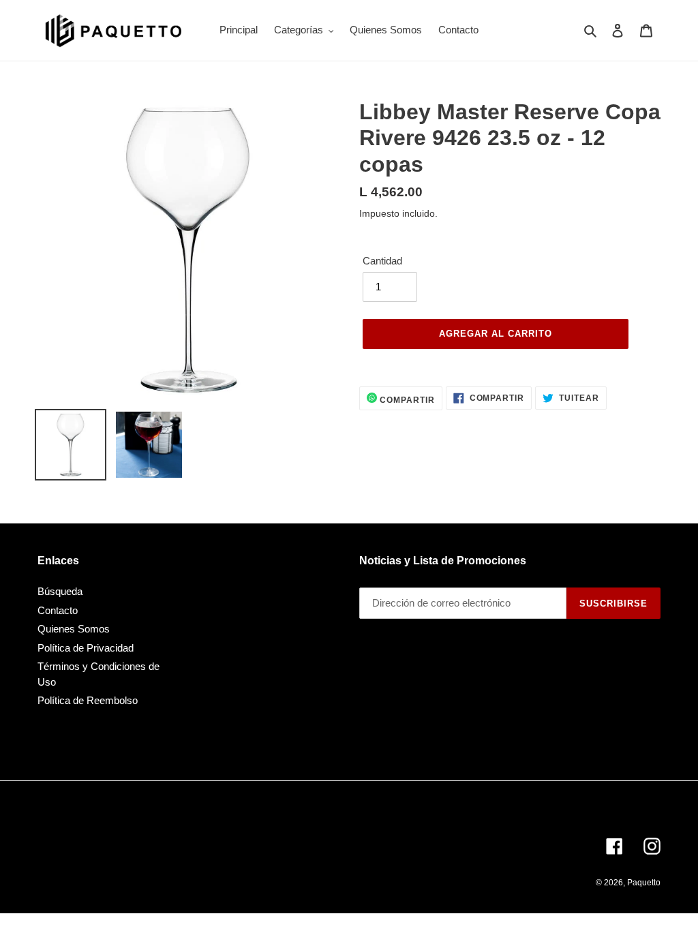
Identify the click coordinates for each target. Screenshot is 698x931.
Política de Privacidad (85, 648)
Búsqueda (59, 591)
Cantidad (382, 260)
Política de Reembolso (87, 700)
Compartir (406, 400)
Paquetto (644, 882)
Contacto (57, 610)
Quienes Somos (73, 629)
